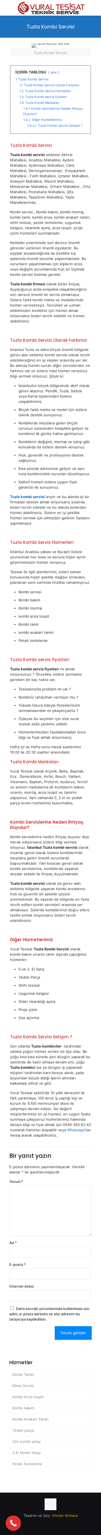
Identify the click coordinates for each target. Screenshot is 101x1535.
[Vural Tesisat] (50, 7)
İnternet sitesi (21, 1286)
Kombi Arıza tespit (28, 1397)
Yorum (16, 1181)
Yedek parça (23, 1430)
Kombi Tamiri (23, 1374)
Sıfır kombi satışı (26, 1441)
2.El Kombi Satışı (26, 1452)
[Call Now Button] (13, 1523)
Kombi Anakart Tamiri (30, 1419)
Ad (13, 1242)
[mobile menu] (93, 8)
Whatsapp (76, 1130)
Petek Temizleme (27, 1464)
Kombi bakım (23, 1408)
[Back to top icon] (50, 1504)
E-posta (17, 1264)
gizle (53, 72)
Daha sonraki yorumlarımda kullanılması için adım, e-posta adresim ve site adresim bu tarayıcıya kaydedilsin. (49, 1313)
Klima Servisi (23, 1385)
